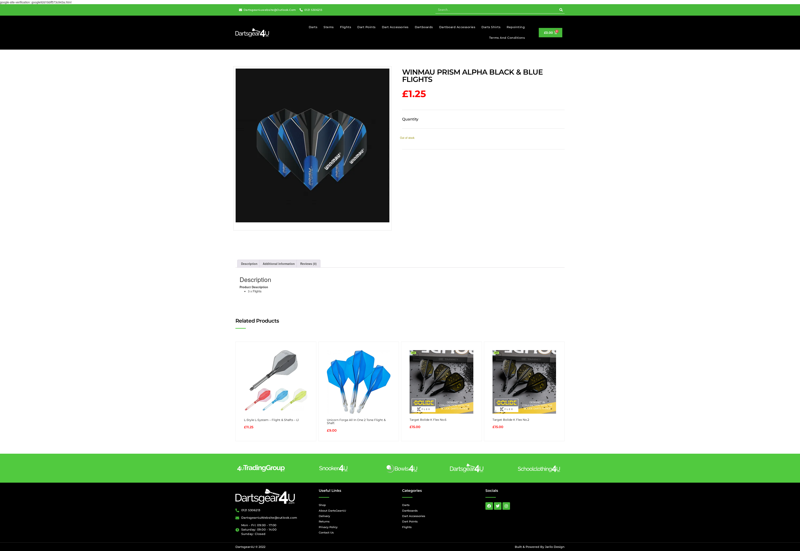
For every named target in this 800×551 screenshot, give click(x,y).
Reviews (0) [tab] (308, 264)
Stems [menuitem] (329, 27)
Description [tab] (249, 264)
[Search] (561, 9)
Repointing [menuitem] (516, 27)
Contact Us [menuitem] (326, 532)
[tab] (400, 289)
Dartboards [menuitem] (424, 27)
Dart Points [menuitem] (366, 27)
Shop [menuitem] (322, 505)
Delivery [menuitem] (324, 516)
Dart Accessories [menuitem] (395, 27)
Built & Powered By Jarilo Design (540, 547)
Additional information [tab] (279, 264)
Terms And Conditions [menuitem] (507, 38)
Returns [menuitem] (324, 521)
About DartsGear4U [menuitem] (332, 510)
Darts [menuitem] (313, 27)
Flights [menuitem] (345, 27)
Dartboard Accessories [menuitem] (457, 27)
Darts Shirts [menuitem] (490, 27)
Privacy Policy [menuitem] (328, 527)
